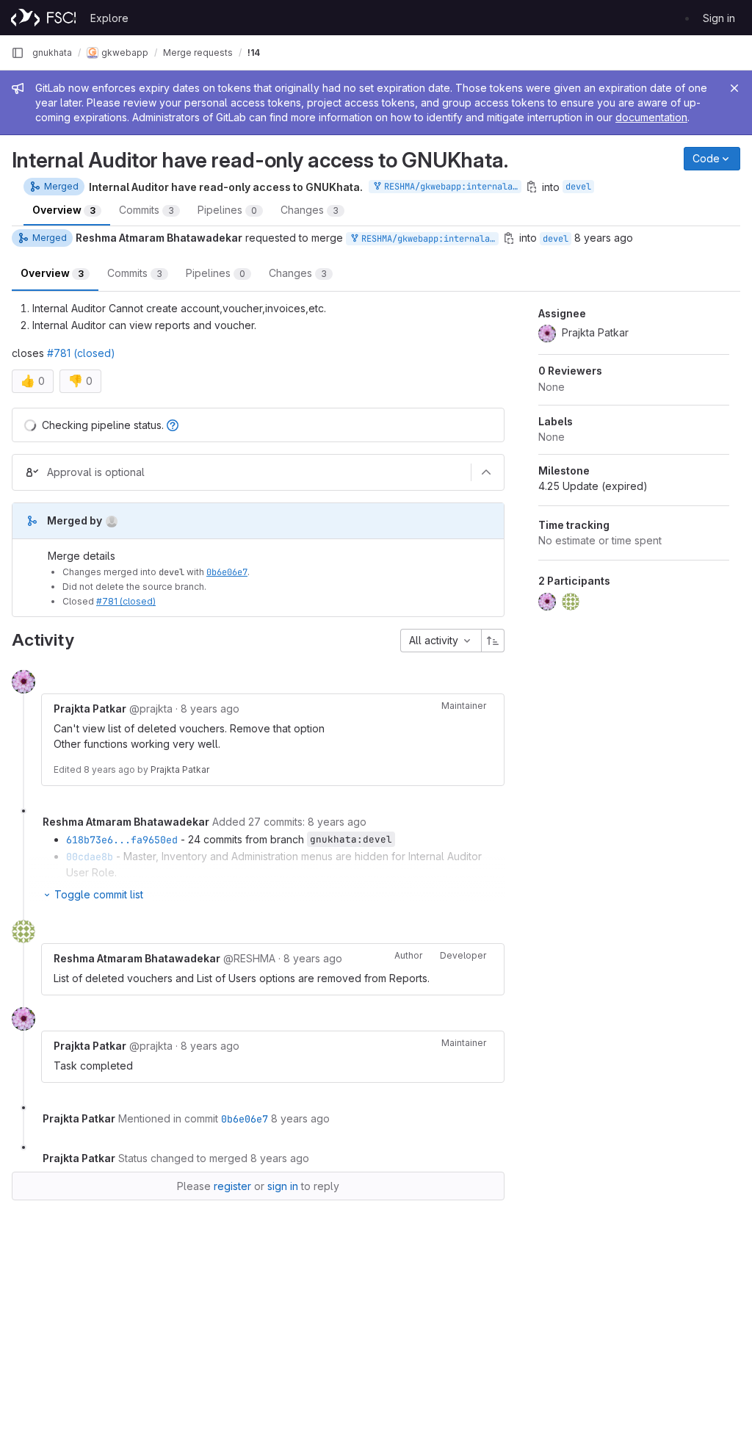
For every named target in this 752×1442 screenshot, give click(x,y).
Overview (63, 209)
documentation (651, 117)
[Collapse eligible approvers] (486, 472)
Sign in (719, 18)
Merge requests (198, 52)
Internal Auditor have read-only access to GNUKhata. (226, 187)
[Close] (734, 88)
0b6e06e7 (226, 572)
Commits (146, 209)
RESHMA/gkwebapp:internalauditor (450, 186)
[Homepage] (43, 17)
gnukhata (52, 52)
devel (578, 186)
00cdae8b (89, 856)
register (232, 1186)
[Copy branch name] (509, 238)
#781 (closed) (81, 353)
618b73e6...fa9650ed (122, 839)
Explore (109, 18)
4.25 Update (593, 486)
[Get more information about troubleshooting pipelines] (172, 425)
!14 (253, 52)
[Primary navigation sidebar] (17, 53)
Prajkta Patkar (180, 769)
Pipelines (227, 209)
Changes (310, 209)
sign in (282, 1186)
